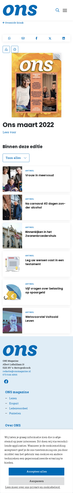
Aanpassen (36, 481)
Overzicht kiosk (14, 22)
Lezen (11, 398)
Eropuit (12, 403)
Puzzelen (13, 413)
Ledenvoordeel (16, 408)
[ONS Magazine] (20, 10)
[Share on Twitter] (50, 38)
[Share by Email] (23, 38)
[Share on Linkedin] (63, 38)
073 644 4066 (10, 374)
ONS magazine (17, 392)
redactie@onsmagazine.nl (17, 371)
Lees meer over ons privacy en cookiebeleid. (32, 487)
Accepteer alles (37, 471)
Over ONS (13, 425)
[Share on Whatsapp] (9, 38)
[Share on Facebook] (36, 38)
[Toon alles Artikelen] (16, 158)
